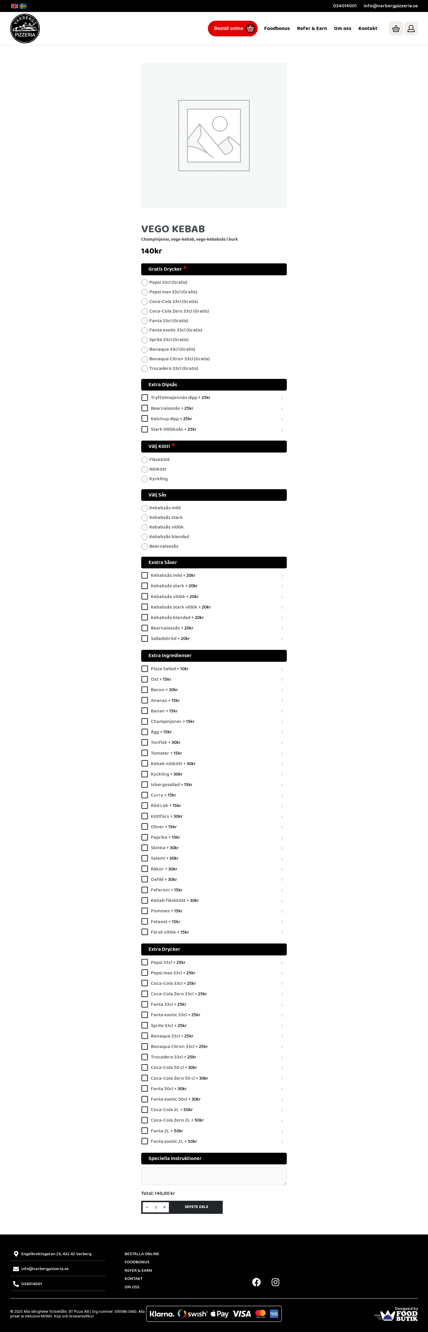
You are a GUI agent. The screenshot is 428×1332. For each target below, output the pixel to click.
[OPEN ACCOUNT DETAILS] (411, 28)
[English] (15, 6)
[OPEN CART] (396, 28)
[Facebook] (256, 1282)
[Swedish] (23, 6)
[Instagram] (275, 1282)
